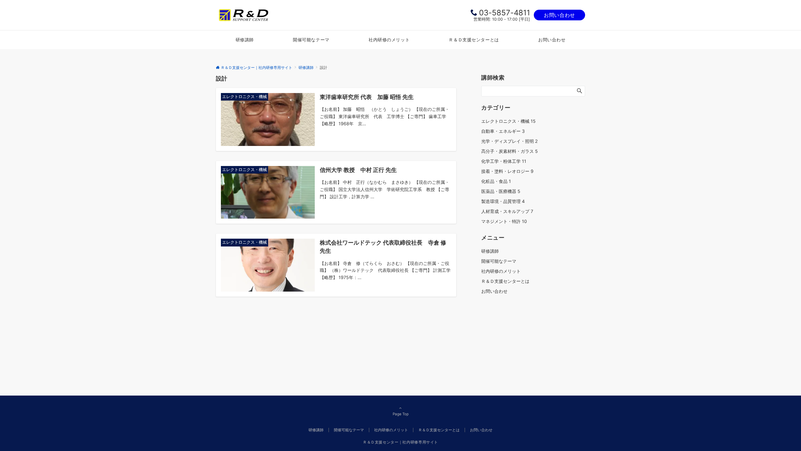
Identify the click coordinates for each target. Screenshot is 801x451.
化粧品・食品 (496, 181)
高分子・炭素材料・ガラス (509, 151)
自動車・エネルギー (503, 131)
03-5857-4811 (504, 12)
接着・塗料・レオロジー (507, 171)
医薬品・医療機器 (500, 191)
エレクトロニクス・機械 (508, 121)
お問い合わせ (559, 15)
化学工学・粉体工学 (503, 161)
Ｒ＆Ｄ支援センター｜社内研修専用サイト (400, 442)
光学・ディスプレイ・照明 (509, 141)
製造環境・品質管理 (503, 201)
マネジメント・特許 (504, 221)
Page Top (401, 414)
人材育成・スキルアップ (507, 211)
